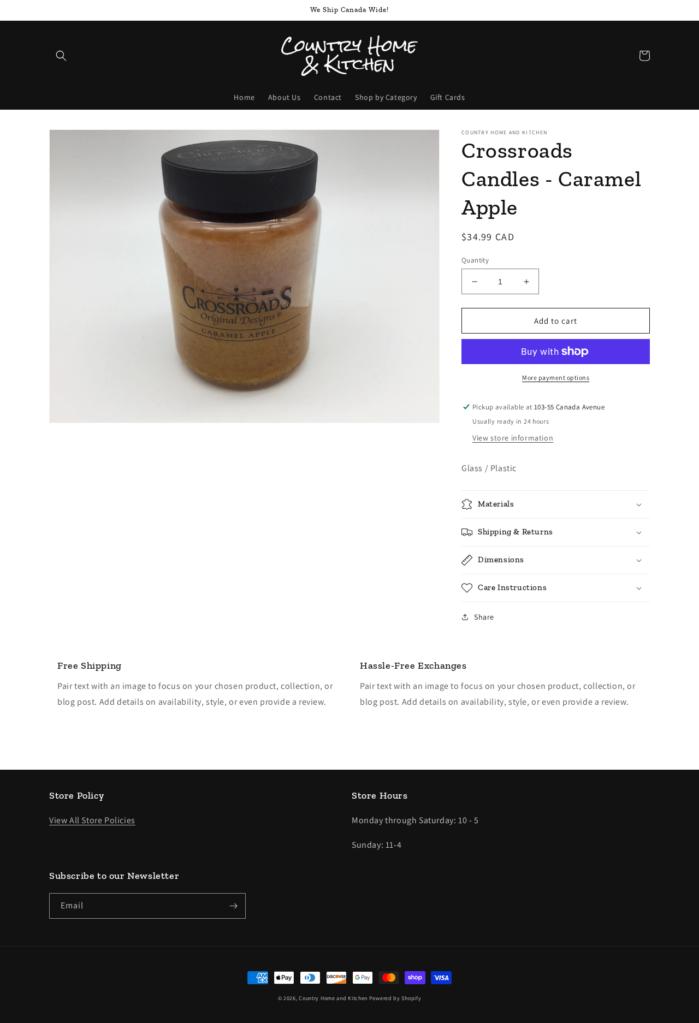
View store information (512, 438)
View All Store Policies (92, 820)
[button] (61, 56)
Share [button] (484, 617)
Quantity (475, 260)
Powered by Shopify (395, 998)
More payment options (555, 377)
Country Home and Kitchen (333, 998)
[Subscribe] (233, 906)
